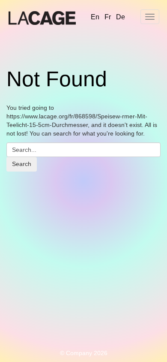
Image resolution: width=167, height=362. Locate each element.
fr (107, 17)
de (120, 17)
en (95, 17)
